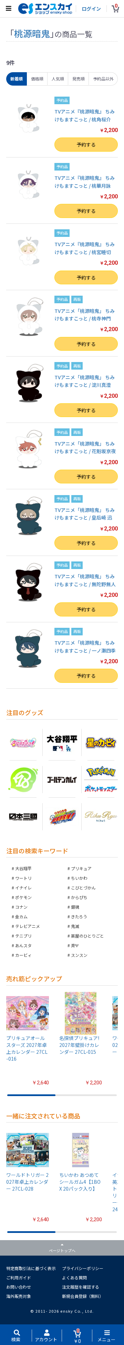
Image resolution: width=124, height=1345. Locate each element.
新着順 (16, 78)
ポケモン (23, 897)
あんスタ (23, 945)
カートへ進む (62, 690)
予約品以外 (103, 78)
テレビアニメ (27, 926)
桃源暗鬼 (32, 33)
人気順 (58, 78)
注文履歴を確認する (80, 1287)
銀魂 (75, 907)
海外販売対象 (18, 1296)
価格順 (37, 78)
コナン (21, 907)
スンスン (79, 955)
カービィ (23, 955)
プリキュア (81, 868)
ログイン (91, 8)
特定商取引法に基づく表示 (31, 1268)
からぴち (79, 897)
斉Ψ (75, 945)
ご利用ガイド (18, 1277)
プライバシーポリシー (82, 1268)
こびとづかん (83, 887)
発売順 (78, 78)
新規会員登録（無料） (82, 1296)
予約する (86, 144)
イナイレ (23, 887)
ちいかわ (79, 878)
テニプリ (23, 936)
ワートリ (23, 878)
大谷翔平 (23, 868)
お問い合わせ (18, 1287)
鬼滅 (75, 926)
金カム (21, 916)
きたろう (79, 916)
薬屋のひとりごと (87, 936)
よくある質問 (74, 1277)
